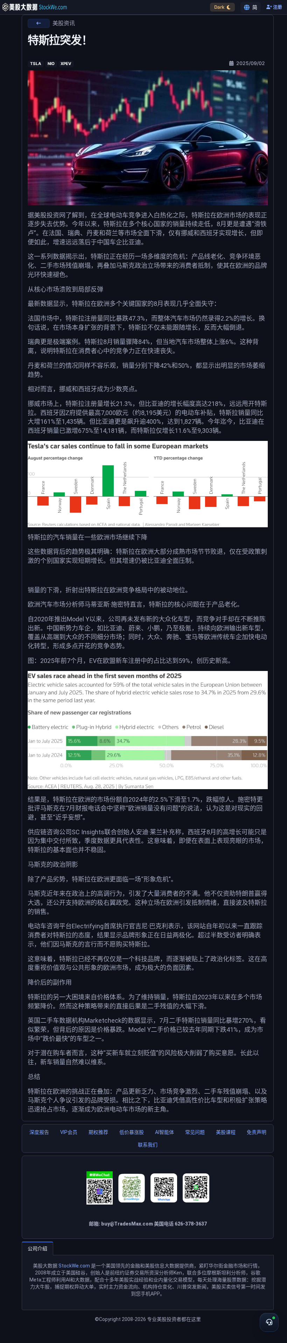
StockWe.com (74, 1266)
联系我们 (148, 1145)
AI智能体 (164, 1132)
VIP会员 (68, 1132)
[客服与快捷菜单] (269, 1322)
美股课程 (226, 1132)
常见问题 (195, 1132)
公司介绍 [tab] (37, 1248)
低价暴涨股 (131, 1132)
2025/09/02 (250, 63)
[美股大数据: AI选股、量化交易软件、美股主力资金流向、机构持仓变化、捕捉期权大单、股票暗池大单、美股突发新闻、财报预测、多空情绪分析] (34, 7)
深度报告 (39, 1132)
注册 (277, 7)
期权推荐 (98, 1132)
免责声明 (256, 1132)
